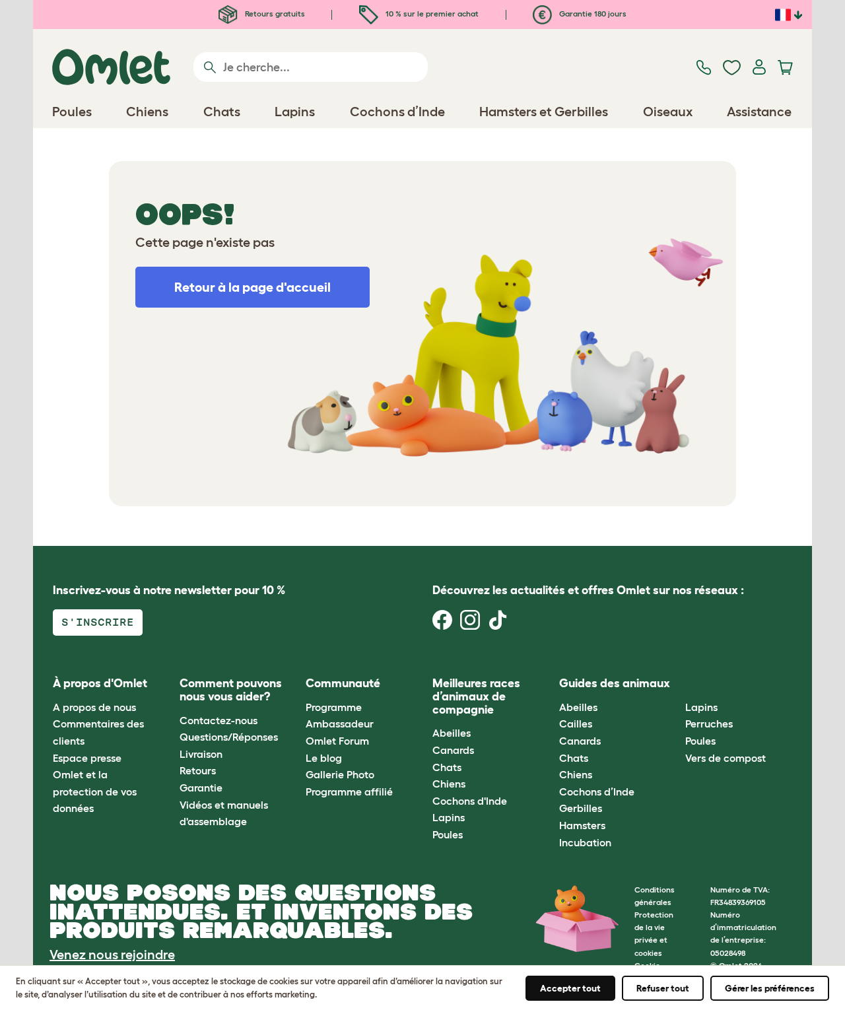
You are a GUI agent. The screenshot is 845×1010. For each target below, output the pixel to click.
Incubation (585, 842)
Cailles (575, 723)
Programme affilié (349, 791)
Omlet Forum (337, 741)
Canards (453, 750)
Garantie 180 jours (591, 13)
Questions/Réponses (229, 737)
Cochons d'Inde (469, 801)
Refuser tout (662, 988)
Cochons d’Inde (596, 791)
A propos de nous (94, 707)
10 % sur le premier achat (431, 13)
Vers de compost (725, 758)
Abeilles (451, 733)
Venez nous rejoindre (112, 954)
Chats (446, 767)
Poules (447, 834)
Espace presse (87, 758)
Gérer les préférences (770, 988)
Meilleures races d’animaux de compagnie (476, 696)
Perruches (709, 723)
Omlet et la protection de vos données (95, 791)
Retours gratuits (274, 13)
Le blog (324, 758)
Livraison (201, 754)
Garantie (201, 787)
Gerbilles (580, 808)
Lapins (448, 817)
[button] (675, 684)
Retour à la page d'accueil (252, 287)
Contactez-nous (218, 720)
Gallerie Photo (340, 774)
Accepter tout (570, 988)
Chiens (448, 784)
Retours (198, 770)
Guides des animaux (614, 683)
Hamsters (582, 825)
